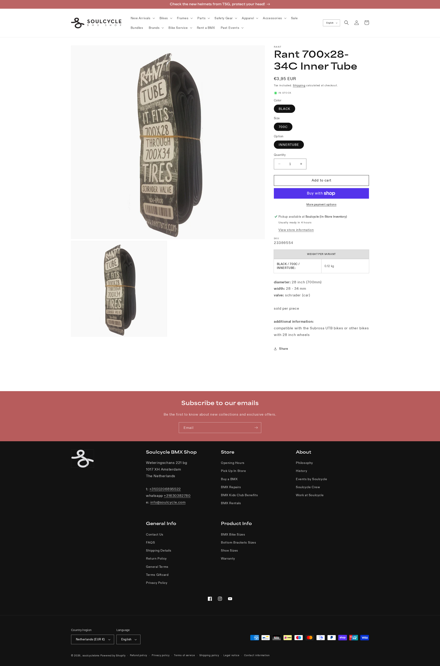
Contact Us (154, 534)
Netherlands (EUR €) (90, 639)
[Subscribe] (256, 427)
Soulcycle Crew (308, 487)
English (329, 23)
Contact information (257, 655)
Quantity (280, 155)
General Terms (157, 567)
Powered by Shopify (113, 655)
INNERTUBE (289, 145)
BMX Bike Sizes (233, 534)
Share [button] (283, 349)
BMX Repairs (231, 487)
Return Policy (156, 558)
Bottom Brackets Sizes (238, 542)
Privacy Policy (156, 583)
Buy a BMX (229, 479)
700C (283, 127)
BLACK (284, 109)
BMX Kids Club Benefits (239, 495)
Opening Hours (233, 463)
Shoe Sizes (229, 550)
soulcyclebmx (90, 655)
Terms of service (184, 655)
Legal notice (231, 655)
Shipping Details (158, 550)
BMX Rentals (231, 503)
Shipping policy (209, 655)
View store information (296, 230)
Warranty (228, 558)
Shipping (299, 85)
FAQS (150, 542)
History (301, 471)
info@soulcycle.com (168, 502)
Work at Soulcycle (310, 495)
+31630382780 (177, 495)
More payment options (321, 204)
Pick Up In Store (233, 471)
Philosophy (304, 463)
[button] (142, 18)
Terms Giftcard (157, 575)
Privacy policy (161, 655)
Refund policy (138, 655)
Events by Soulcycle (311, 479)
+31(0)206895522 (165, 489)
